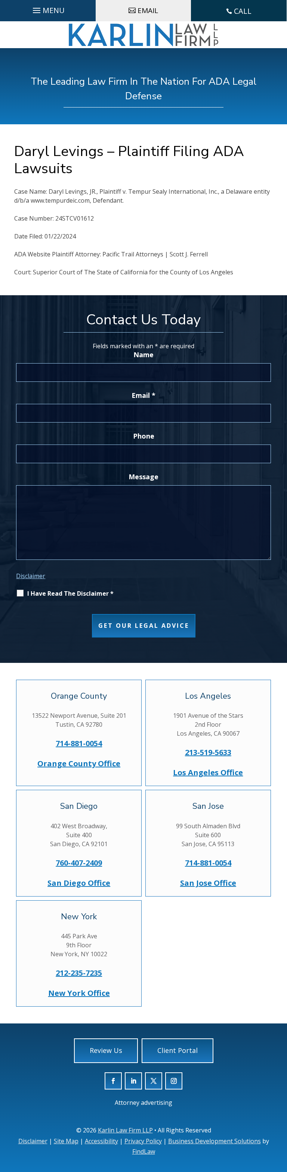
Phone (143, 435)
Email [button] (148, 10)
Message (143, 476)
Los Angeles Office (208, 772)
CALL (242, 11)
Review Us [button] (106, 1050)
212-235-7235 (79, 973)
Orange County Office (78, 763)
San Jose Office (208, 883)
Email (143, 395)
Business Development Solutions (214, 1141)
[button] (279, 1127)
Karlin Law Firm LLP (125, 1130)
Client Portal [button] (177, 1050)
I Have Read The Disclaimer (70, 593)
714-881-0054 (79, 743)
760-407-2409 (79, 863)
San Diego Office (78, 883)
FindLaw (143, 1151)
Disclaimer (30, 576)
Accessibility (101, 1141)
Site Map (66, 1141)
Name (143, 354)
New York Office (79, 993)
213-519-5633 (208, 752)
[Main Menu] (48, 9)
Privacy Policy (143, 1141)
